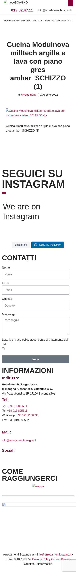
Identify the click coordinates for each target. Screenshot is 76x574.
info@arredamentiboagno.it (55, 10)
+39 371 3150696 (27, 415)
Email (5, 283)
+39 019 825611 (17, 410)
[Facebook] (40, 5)
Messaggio (9, 314)
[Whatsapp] (51, 5)
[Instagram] (45, 5)
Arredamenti (28, 94)
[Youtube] (56, 5)
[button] (70, 3)
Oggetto (7, 298)
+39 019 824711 (17, 406)
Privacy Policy (41, 559)
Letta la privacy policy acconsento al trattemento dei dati (35, 342)
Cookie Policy (60, 559)
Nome (6, 267)
